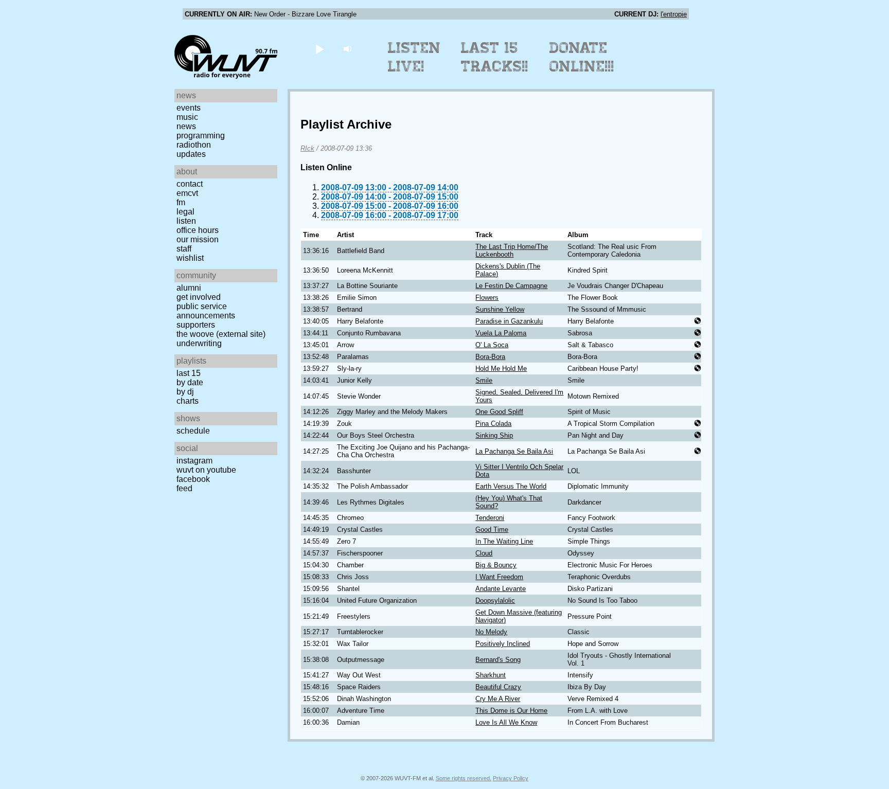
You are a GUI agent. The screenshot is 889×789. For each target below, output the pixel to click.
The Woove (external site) (220, 334)
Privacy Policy (510, 778)
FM (180, 202)
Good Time (491, 529)
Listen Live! (414, 57)
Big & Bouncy (496, 565)
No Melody (491, 632)
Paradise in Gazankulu (509, 321)
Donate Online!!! (581, 57)
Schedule (193, 430)
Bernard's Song (498, 660)
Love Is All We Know (506, 722)
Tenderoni (489, 518)
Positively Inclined (502, 644)
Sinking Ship (494, 435)
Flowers (487, 297)
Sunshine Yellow (499, 309)
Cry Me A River (497, 699)
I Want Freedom (499, 577)
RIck (307, 148)
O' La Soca (491, 345)
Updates (191, 154)
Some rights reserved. (463, 778)
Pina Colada (493, 423)
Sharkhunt (490, 675)
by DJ (185, 391)
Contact (189, 184)
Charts (187, 401)
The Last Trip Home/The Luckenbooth (511, 250)
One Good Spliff (499, 412)
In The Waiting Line (504, 541)
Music (187, 117)
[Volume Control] (348, 48)
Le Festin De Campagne (511, 286)
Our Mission (197, 239)
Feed (184, 488)
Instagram (194, 460)
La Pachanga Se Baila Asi (514, 451)
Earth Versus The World (510, 486)
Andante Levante (500, 589)
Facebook (193, 479)
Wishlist (190, 258)
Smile (483, 380)
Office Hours (197, 230)
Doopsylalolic (495, 600)
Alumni (188, 287)
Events (188, 107)
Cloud (483, 553)
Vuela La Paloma (500, 333)
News (186, 126)
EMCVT (187, 193)
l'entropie (674, 14)
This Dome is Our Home (511, 710)
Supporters (195, 324)
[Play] (319, 48)
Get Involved (198, 297)
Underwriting (199, 343)
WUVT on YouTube (206, 469)
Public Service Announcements (205, 311)
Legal (185, 211)
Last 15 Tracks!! (494, 57)
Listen (186, 221)
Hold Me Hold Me (501, 368)
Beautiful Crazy (498, 687)
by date (189, 382)
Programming (200, 135)
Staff (183, 248)
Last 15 (188, 373)
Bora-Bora (490, 357)
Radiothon (193, 144)
